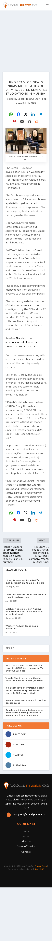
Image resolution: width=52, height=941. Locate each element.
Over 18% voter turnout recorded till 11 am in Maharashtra (26, 596)
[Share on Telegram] (40, 114)
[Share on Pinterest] (14, 121)
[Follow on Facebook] (11, 877)
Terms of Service (26, 846)
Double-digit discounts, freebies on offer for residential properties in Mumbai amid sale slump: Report (24, 713)
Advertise (26, 841)
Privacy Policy (41, 866)
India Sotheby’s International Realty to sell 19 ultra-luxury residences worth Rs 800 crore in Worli (24, 690)
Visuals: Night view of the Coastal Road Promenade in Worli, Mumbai (24, 679)
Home (26, 831)
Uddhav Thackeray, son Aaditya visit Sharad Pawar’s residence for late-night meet (24, 611)
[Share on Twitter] (25, 114)
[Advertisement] (26, 38)
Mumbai (31, 102)
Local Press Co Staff (29, 98)
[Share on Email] (22, 121)
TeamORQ (39, 869)
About (26, 836)
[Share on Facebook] (18, 114)
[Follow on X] (18, 877)
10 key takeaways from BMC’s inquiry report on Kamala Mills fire (24, 581)
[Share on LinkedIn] (33, 114)
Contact (26, 851)
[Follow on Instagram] (24, 877)
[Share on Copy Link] (29, 121)
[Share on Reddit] (36, 121)
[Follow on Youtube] (37, 877)
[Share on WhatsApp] (11, 114)
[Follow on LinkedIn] (30, 877)
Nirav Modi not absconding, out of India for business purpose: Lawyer (21, 342)
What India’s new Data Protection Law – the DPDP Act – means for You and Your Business (24, 668)
